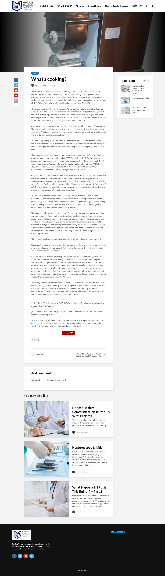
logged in (46, 380)
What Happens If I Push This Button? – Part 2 (89, 489)
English (34, 73)
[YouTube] (25, 556)
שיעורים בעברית (64, 6)
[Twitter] (20, 556)
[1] (32, 303)
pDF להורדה (69, 333)
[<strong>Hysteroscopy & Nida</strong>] (46, 459)
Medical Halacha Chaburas (116, 6)
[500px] (31, 556)
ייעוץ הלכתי (137, 6)
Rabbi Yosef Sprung (41, 85)
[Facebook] (14, 556)
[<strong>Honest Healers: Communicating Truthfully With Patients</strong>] (46, 419)
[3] (32, 320)
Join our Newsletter (118, 531)
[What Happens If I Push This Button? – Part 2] (46, 498)
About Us (80, 6)
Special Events (94, 6)
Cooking (35, 340)
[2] (32, 312)
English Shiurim (46, 6)
